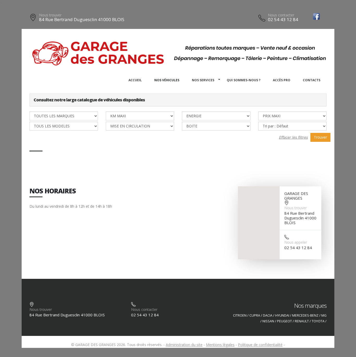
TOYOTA (318, 321)
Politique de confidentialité (260, 344)
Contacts (311, 80)
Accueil (135, 80)
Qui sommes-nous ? (243, 80)
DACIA (267, 315)
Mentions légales (220, 344)
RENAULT (302, 321)
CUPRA (254, 315)
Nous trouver (50, 15)
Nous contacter (281, 15)
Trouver (320, 137)
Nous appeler (295, 242)
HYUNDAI (282, 315)
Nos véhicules (166, 80)
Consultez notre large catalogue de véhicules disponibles (89, 100)
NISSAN (268, 321)
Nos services (203, 80)
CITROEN (240, 315)
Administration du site (184, 344)
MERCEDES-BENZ (305, 315)
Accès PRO (281, 80)
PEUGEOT (284, 321)
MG (324, 315)
